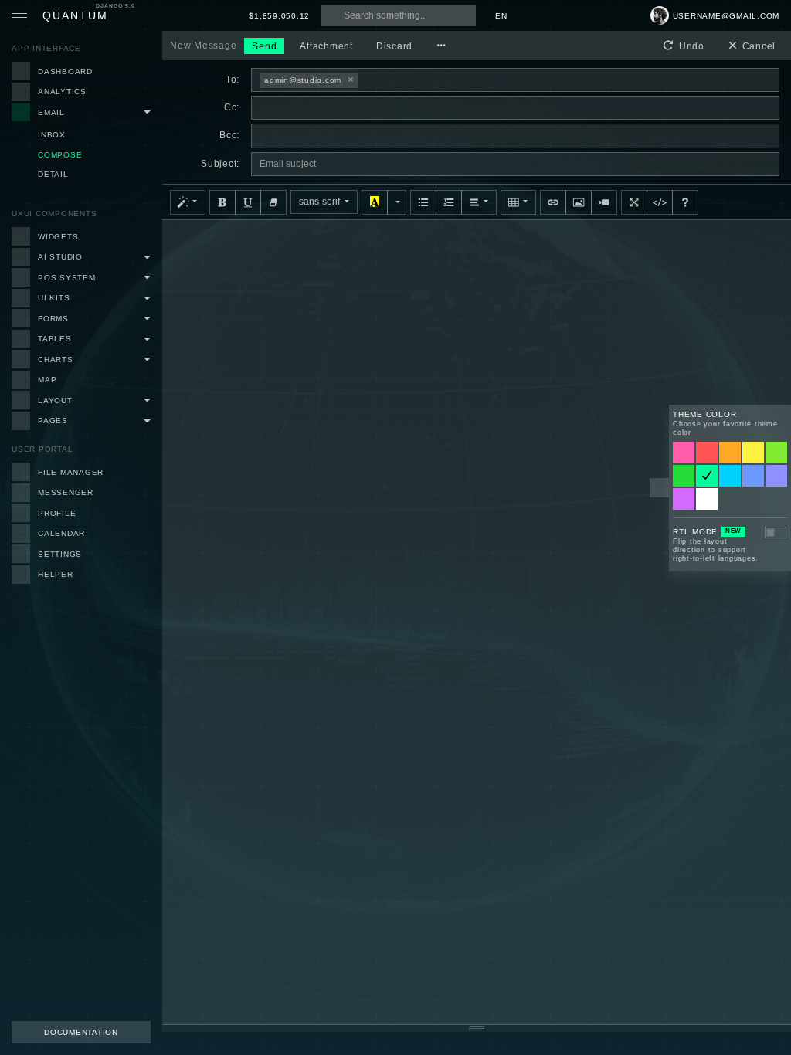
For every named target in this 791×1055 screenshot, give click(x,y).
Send (264, 45)
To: (232, 79)
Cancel (757, 45)
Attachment (326, 45)
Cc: (231, 107)
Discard (394, 45)
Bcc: (229, 135)
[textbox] (476, 622)
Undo (690, 45)
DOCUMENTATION (81, 1032)
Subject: (220, 163)
